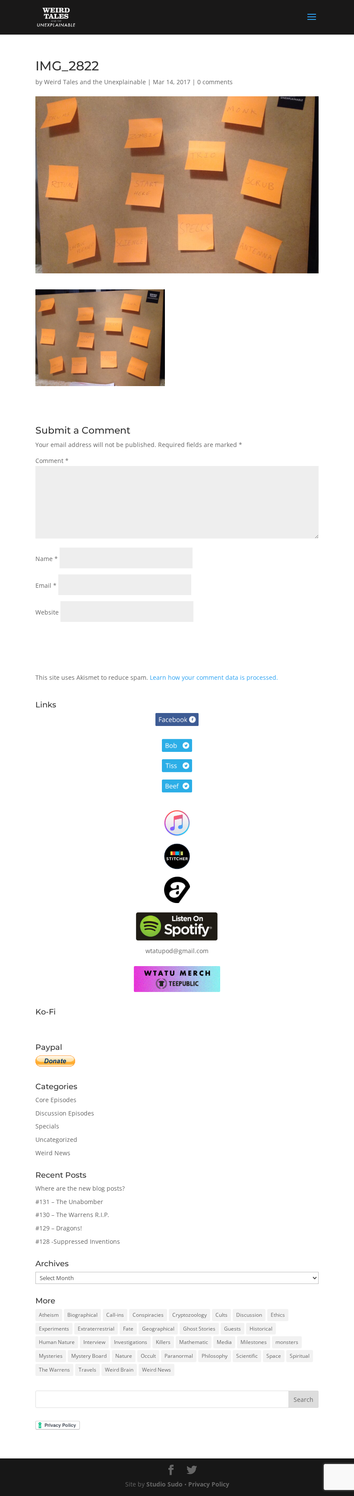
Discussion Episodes (64, 1113)
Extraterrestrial (96, 1328)
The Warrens (54, 1369)
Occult (148, 1356)
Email (46, 585)
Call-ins (115, 1315)
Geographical (158, 1328)
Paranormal (178, 1356)
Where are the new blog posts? (80, 1188)
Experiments (54, 1328)
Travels (87, 1369)
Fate (128, 1328)
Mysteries (51, 1356)
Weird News (52, 1153)
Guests (232, 1328)
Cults (221, 1315)
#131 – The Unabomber (69, 1202)
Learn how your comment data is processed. (214, 677)
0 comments (215, 82)
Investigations (130, 1342)
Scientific (247, 1356)
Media (224, 1342)
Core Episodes (55, 1100)
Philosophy (215, 1356)
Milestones (253, 1342)
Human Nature (57, 1342)
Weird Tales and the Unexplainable (95, 82)
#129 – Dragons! (58, 1228)
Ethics (278, 1315)
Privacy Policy (208, 1484)
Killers (163, 1342)
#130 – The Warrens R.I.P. (72, 1215)
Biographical (82, 1315)
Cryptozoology (189, 1315)
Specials (47, 1126)
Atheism (49, 1315)
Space (273, 1356)
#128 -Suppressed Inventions (77, 1241)
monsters (286, 1342)
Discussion (249, 1315)
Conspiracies (148, 1315)
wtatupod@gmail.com (177, 951)
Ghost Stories (199, 1328)
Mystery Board (89, 1356)
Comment (52, 460)
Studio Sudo (164, 1484)
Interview (94, 1342)
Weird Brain (119, 1369)
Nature (123, 1356)
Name (46, 559)
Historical (261, 1328)
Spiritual (300, 1356)
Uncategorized (56, 1139)
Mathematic (193, 1342)
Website (47, 612)
